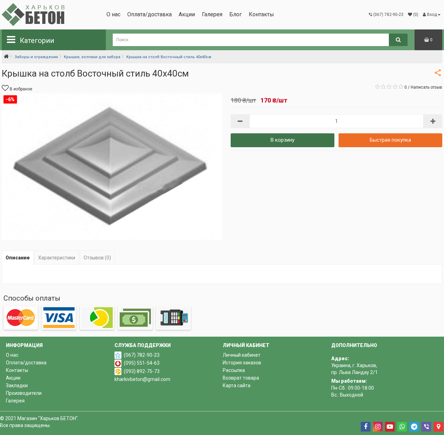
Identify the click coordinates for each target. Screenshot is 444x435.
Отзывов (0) (97, 257)
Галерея (212, 14)
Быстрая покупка (390, 140)
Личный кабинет (242, 355)
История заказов (242, 362)
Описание (18, 257)
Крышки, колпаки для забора (92, 57)
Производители (24, 393)
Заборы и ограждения (36, 57)
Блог (235, 14)
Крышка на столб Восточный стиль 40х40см (168, 57)
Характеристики (56, 257)
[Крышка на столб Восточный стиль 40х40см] (112, 167)
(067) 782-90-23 (142, 355)
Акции (187, 14)
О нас (113, 14)
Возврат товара (241, 378)
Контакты (261, 14)
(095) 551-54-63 (142, 363)
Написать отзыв (426, 87)
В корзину (282, 140)
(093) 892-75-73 (142, 371)
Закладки (17, 385)
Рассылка (234, 370)
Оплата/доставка (149, 14)
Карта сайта (236, 385)
